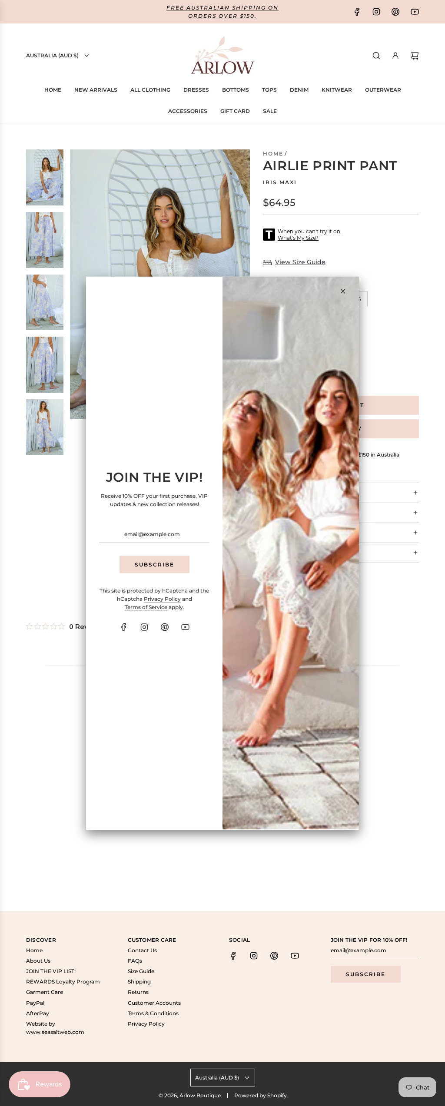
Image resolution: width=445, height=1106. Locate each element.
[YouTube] (185, 627)
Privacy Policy (162, 598)
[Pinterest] (164, 627)
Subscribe (154, 564)
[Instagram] (144, 627)
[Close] (342, 291)
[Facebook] (123, 627)
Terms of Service (146, 606)
